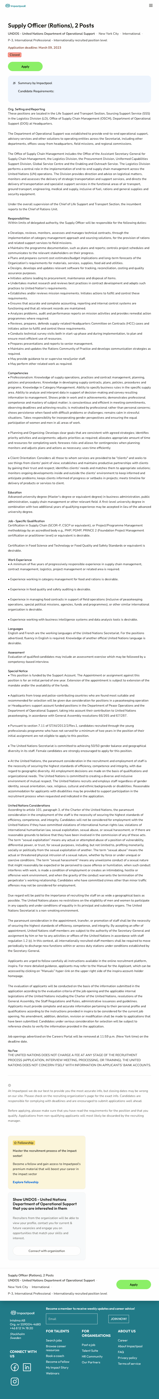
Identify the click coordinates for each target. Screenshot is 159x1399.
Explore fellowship (25, 1182)
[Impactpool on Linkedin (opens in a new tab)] (27, 1372)
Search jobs (54, 1340)
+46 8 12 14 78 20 (21, 1328)
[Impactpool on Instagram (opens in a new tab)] (15, 1386)
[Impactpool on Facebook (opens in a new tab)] (15, 1372)
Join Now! (119, 1319)
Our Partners (91, 1362)
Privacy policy (127, 1358)
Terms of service (129, 1363)
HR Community (92, 1356)
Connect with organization (47, 1251)
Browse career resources (56, 1348)
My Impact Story (57, 1367)
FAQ (121, 1352)
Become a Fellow (57, 1362)
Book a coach (55, 1356)
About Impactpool (130, 1346)
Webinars (52, 1373)
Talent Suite (90, 1351)
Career (123, 1340)
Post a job (88, 1345)
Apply (25, 66)
